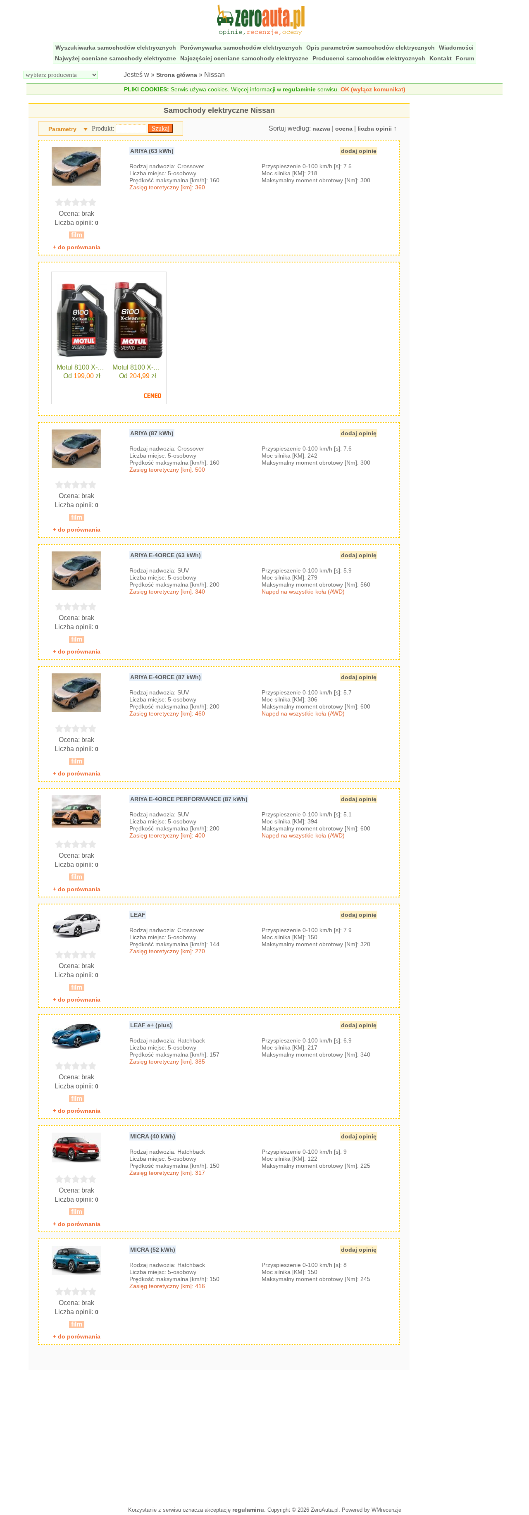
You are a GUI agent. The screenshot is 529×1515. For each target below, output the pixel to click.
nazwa (321, 128)
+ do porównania (76, 247)
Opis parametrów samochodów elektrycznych (370, 47)
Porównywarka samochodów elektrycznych (241, 47)
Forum (465, 58)
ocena (344, 128)
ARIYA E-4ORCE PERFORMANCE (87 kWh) (189, 799)
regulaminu (248, 1509)
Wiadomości (456, 47)
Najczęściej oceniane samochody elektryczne (244, 58)
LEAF (137, 914)
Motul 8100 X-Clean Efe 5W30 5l (137, 367)
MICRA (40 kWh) (152, 1136)
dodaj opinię (358, 151)
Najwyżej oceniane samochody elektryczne (115, 58)
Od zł (81, 375)
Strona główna (176, 75)
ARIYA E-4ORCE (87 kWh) (165, 677)
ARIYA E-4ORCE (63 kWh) (165, 555)
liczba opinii (374, 128)
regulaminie (299, 89)
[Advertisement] (219, 1436)
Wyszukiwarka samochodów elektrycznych (115, 47)
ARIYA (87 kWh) (152, 433)
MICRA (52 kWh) (152, 1249)
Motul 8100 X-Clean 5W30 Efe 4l (82, 367)
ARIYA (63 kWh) (152, 151)
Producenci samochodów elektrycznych (368, 58)
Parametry (62, 129)
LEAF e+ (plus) (151, 1025)
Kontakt (440, 58)
